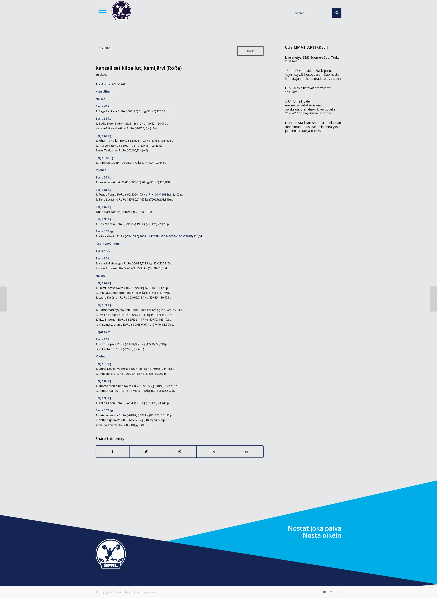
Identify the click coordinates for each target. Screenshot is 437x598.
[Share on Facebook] (112, 451)
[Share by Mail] (246, 451)
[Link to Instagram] (338, 591)
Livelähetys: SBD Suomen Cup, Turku (312, 57)
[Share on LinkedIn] (213, 451)
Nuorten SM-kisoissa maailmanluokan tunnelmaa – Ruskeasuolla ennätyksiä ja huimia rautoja (313, 127)
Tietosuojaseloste (146, 592)
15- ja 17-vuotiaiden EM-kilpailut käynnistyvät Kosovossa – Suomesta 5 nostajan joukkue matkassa (312, 74)
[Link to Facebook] (331, 591)
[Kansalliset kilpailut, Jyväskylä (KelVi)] (3, 299)
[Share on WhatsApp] (179, 451)
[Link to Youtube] (324, 591)
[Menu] (101, 10)
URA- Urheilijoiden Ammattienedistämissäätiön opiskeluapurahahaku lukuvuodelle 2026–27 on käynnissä (310, 107)
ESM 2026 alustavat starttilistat (308, 88)
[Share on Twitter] (146, 451)
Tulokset (101, 74)
